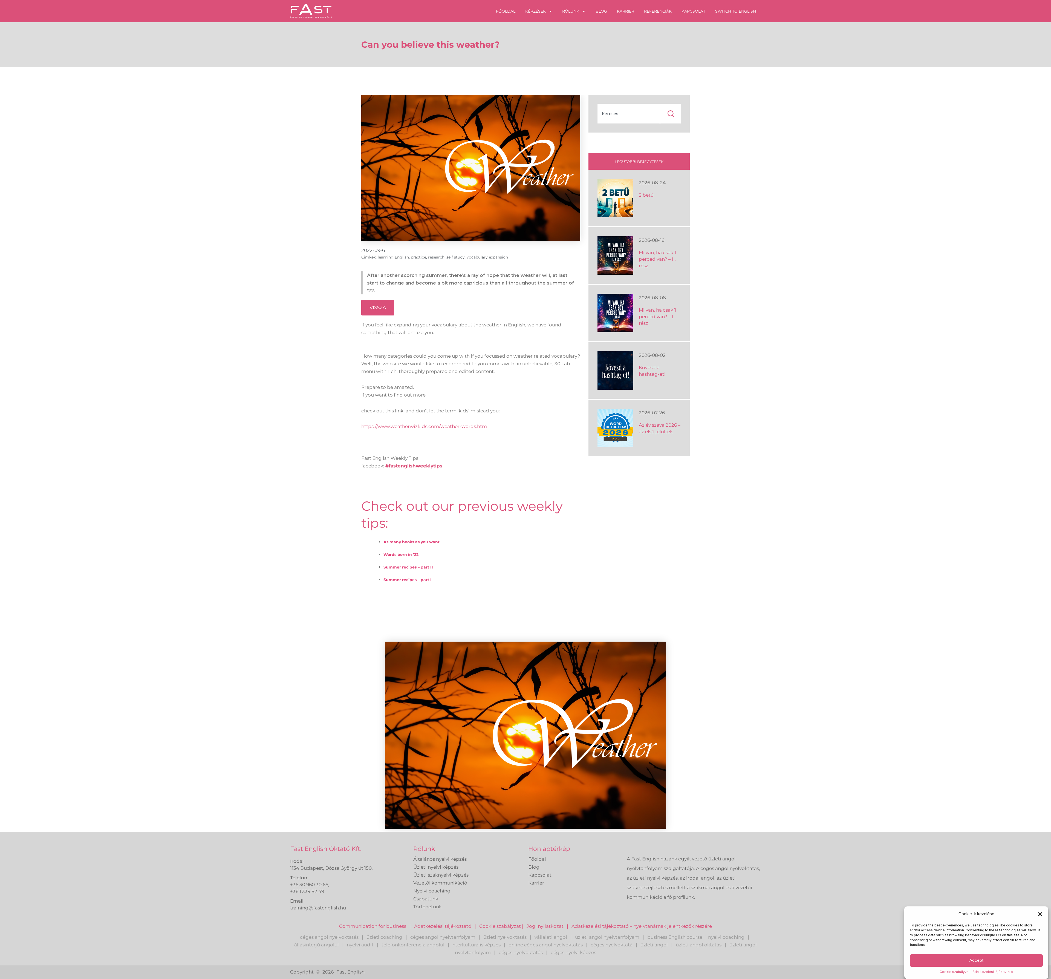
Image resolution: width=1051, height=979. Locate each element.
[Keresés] (671, 114)
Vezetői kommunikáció (440, 883)
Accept (976, 960)
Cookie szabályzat (955, 972)
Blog (601, 11)
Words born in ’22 (400, 554)
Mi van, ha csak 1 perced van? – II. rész (657, 259)
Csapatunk (425, 899)
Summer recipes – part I (407, 579)
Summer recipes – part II (408, 567)
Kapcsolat (693, 11)
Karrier (625, 11)
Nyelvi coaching (432, 891)
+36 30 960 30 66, (309, 884)
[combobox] (628, 114)
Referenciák (658, 11)
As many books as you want (411, 541)
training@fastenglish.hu (318, 908)
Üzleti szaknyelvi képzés (441, 875)
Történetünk (427, 906)
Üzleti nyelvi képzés (435, 867)
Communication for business (372, 926)
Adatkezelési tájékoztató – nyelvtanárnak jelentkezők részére (641, 926)
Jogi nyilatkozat (545, 926)
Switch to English (735, 11)
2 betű (646, 195)
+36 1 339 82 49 (307, 891)
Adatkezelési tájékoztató (992, 972)
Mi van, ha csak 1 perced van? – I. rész (657, 316)
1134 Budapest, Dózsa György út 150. (331, 868)
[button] (1040, 914)
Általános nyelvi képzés (440, 859)
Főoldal (505, 11)
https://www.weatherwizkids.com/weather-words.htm (424, 426)
